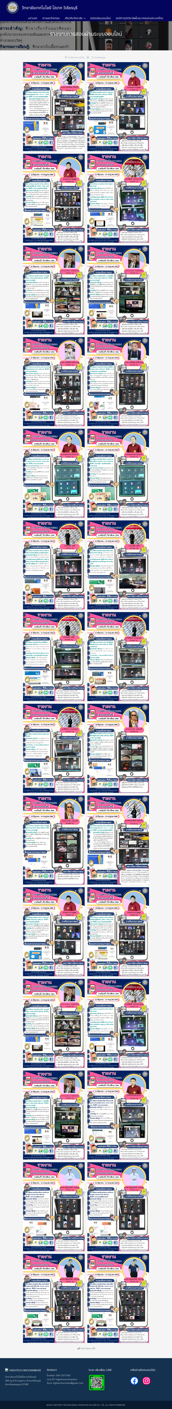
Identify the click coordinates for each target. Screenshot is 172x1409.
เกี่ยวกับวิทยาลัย (73, 18)
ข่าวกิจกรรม (100, 57)
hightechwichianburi (66, 1379)
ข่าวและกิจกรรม (51, 18)
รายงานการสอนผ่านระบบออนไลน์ (86, 33)
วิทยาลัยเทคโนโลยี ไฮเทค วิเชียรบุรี (49, 7)
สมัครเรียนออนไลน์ (100, 18)
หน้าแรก (32, 18)
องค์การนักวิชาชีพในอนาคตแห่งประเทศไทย (139, 18)
